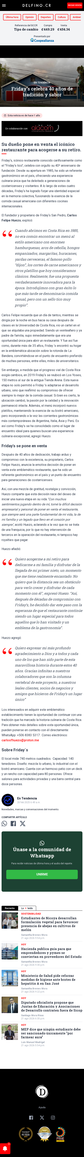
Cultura (62, 17)
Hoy (23, 944)
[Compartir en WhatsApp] (4, 823)
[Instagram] (53, 1117)
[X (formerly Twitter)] (42, 1117)
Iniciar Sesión (75, 5)
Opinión (29, 17)
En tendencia (42, 82)
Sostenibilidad (31, 913)
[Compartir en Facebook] (13, 823)
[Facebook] (31, 1117)
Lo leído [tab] (27, 908)
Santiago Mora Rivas (32, 1015)
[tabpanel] (42, 979)
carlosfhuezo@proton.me (20, 740)
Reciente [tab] (10, 908)
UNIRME (42, 874)
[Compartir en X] (23, 823)
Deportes (46, 17)
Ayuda (42, 1107)
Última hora (12, 17)
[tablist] (42, 908)
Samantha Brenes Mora (34, 935)
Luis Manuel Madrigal (33, 1042)
